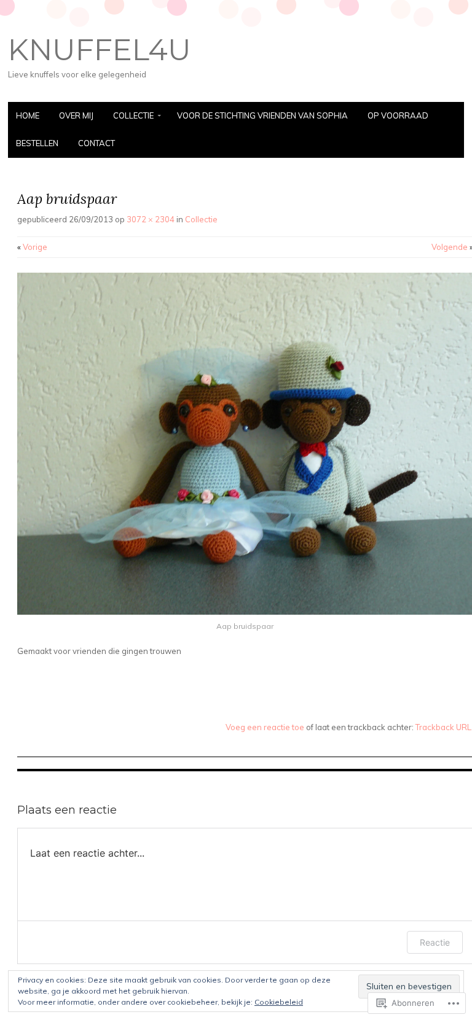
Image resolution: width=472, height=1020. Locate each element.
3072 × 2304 (151, 219)
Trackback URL (443, 727)
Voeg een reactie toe (265, 727)
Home (27, 115)
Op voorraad (398, 115)
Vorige (32, 247)
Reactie (435, 942)
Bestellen (37, 143)
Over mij (76, 115)
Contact (96, 143)
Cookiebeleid (278, 1001)
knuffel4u (99, 50)
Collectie (133, 115)
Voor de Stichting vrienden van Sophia (262, 115)
